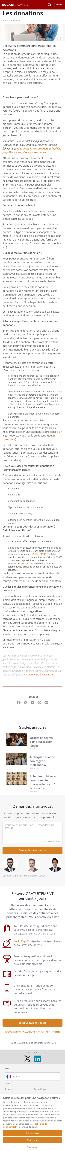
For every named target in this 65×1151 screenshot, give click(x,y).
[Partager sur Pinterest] (40, 702)
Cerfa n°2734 (26, 563)
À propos (10, 1089)
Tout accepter (32, 1133)
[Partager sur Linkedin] (33, 702)
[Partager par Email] (46, 702)
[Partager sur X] (26, 702)
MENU (59, 4)
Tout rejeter (32, 1140)
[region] (32, 1122)
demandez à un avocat (40, 674)
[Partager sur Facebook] (19, 702)
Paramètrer (32, 1147)
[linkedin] (37, 1059)
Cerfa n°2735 (39, 554)
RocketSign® (22, 941)
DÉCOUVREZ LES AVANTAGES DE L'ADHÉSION (32, 1032)
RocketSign (40, 1089)
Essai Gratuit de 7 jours (32, 1022)
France (16, 1076)
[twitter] (27, 1059)
